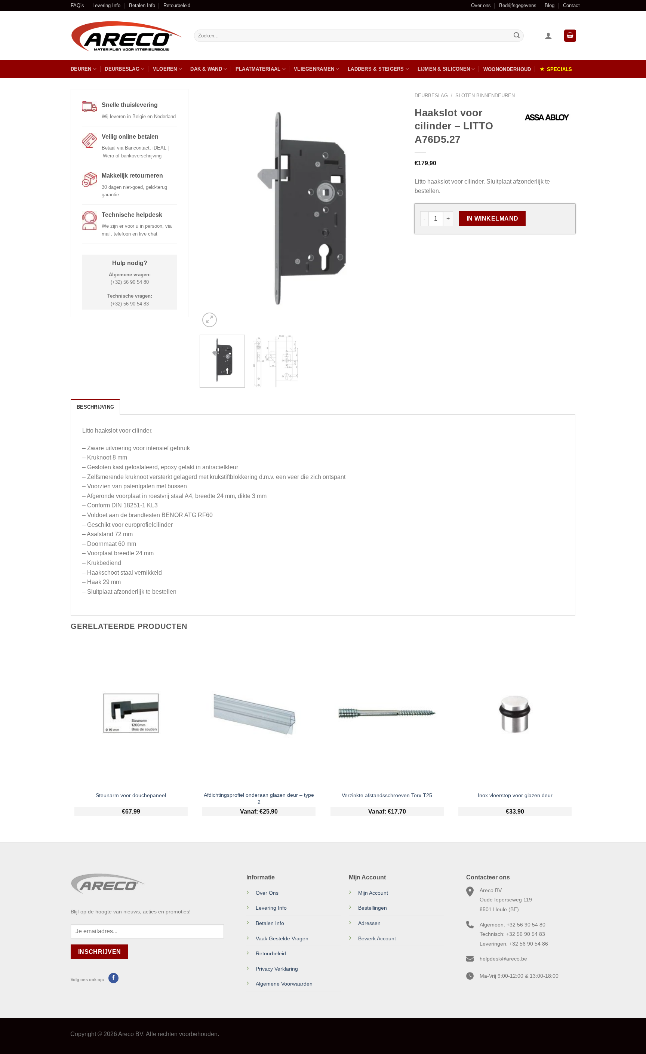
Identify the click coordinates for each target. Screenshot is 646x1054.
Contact (571, 5)
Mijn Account (373, 893)
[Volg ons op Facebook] (113, 978)
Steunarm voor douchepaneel (131, 795)
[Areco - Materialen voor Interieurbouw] (127, 36)
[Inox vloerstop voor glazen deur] (515, 713)
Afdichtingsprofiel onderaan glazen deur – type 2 (259, 798)
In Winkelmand (493, 218)
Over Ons (267, 893)
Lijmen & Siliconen (444, 69)
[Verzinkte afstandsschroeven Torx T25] (387, 713)
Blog (549, 5)
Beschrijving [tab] (95, 407)
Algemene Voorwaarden (284, 984)
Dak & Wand (206, 69)
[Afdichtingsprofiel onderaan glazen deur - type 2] (259, 713)
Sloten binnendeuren (485, 95)
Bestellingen (372, 908)
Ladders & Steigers (376, 69)
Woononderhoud (507, 69)
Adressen (369, 923)
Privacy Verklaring (277, 969)
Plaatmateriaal (258, 69)
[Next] (390, 209)
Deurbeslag (122, 69)
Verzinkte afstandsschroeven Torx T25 (387, 795)
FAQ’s (77, 5)
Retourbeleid (176, 5)
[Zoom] (209, 320)
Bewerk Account (377, 938)
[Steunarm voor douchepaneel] (131, 713)
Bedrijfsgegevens (517, 5)
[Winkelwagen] (570, 36)
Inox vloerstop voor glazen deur (515, 795)
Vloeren (165, 69)
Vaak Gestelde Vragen (282, 938)
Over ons (481, 5)
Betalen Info (142, 5)
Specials (559, 69)
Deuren (81, 69)
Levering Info (106, 5)
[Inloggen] (548, 35)
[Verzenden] (516, 36)
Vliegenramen (314, 69)
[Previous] (213, 209)
